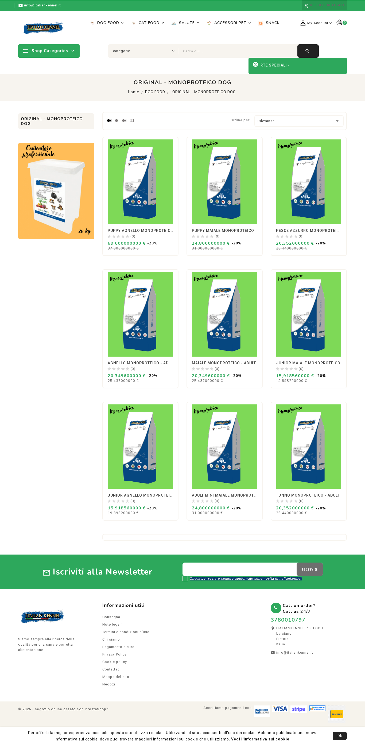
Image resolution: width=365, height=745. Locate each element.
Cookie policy (114, 662)
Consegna (111, 617)
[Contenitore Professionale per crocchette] (56, 191)
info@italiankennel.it (294, 652)
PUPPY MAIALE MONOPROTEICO (223, 230)
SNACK (272, 22)
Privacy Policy (114, 654)
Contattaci (111, 669)
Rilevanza (299, 121)
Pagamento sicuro (118, 647)
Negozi (108, 684)
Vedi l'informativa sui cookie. (261, 739)
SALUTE (186, 22)
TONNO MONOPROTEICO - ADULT (308, 495)
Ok (339, 736)
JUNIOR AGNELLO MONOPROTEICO (142, 495)
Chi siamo (111, 639)
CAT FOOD (148, 22)
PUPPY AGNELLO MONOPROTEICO (140, 230)
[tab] (109, 120)
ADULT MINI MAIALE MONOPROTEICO (227, 495)
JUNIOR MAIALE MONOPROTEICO (308, 363)
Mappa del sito (115, 677)
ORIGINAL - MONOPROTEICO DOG (52, 121)
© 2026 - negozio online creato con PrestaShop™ (63, 709)
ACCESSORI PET (229, 22)
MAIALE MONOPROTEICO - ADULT (224, 363)
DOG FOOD (107, 22)
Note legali (112, 624)
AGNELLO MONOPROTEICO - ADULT (141, 363)
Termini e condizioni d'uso (126, 632)
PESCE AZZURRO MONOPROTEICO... (311, 230)
